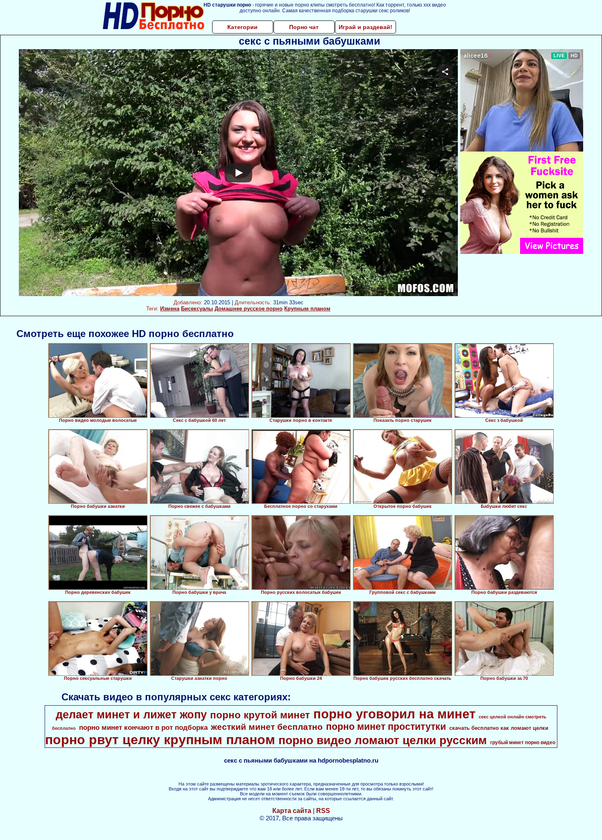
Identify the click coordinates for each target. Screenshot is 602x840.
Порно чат (304, 27)
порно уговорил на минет (394, 714)
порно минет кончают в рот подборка (143, 727)
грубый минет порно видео (522, 742)
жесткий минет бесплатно (267, 727)
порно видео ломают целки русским (382, 740)
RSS (323, 810)
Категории (242, 27)
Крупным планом (307, 309)
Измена (169, 309)
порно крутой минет (260, 714)
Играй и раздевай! (365, 27)
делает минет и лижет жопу (131, 715)
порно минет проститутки (386, 726)
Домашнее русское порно (249, 309)
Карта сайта (291, 810)
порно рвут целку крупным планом (160, 739)
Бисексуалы (197, 309)
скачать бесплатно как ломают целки (498, 728)
